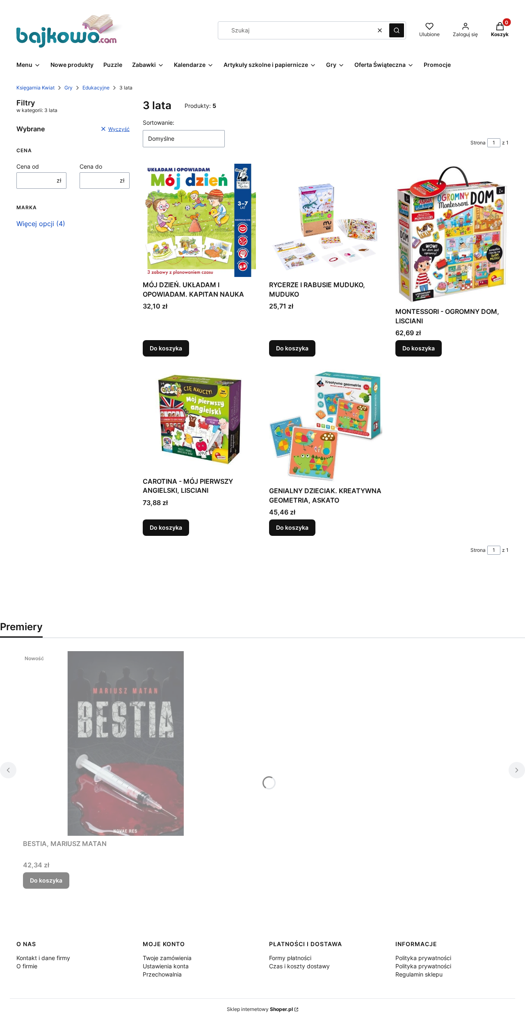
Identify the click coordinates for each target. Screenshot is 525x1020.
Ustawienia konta (166, 966)
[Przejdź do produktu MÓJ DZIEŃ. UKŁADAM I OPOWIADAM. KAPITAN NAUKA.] (199, 220)
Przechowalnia (162, 974)
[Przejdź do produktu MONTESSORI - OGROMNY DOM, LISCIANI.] (452, 234)
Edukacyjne (96, 88)
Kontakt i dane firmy (43, 957)
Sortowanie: (158, 122)
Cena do (91, 166)
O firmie (26, 966)
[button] (396, 30)
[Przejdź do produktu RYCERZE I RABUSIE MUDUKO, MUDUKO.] (325, 220)
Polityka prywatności (423, 957)
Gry (68, 88)
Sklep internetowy (260, 1009)
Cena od (27, 166)
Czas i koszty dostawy (299, 966)
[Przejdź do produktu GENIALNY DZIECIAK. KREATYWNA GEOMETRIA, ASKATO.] (325, 426)
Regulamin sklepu (419, 974)
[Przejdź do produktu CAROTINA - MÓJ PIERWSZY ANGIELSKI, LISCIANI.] (199, 421)
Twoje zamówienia (167, 957)
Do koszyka (166, 348)
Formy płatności (290, 957)
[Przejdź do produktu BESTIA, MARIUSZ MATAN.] (125, 743)
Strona (478, 143)
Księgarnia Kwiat (35, 88)
